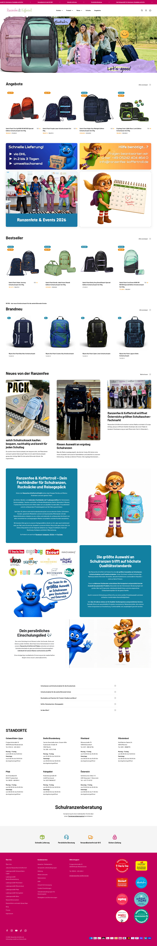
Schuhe (88, 10)
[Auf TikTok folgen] (21, 930)
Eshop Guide (22, 939)
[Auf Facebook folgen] (7, 930)
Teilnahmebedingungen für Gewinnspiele (46, 893)
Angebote (97, 10)
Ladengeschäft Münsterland (15, 886)
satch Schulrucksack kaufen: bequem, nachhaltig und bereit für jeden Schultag (26, 443)
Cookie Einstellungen (44, 888)
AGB (39, 881)
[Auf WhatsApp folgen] (25, 930)
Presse (8, 910)
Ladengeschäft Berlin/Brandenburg (12, 878)
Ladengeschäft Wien (12, 896)
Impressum (9, 913)
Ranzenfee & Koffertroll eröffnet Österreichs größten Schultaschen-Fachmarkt (129, 416)
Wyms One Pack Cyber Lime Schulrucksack (96, 353)
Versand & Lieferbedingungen (47, 868)
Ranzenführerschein (12, 900)
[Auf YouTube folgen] (16, 930)
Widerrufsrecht (43, 874)
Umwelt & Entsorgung (45, 885)
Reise (78, 10)
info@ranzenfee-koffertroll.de (79, 875)
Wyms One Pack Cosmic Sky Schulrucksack (60, 353)
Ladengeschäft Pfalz (12, 889)
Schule (58, 10)
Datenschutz (42, 878)
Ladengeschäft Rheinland (14, 882)
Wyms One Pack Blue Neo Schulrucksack (22, 353)
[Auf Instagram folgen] (11, 930)
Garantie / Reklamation (45, 864)
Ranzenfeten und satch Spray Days (17, 903)
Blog (7, 906)
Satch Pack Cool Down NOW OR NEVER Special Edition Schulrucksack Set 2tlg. (131, 285)
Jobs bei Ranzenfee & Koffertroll (16, 868)
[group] (78, 44)
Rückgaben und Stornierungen (47, 897)
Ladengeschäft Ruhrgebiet (14, 893)
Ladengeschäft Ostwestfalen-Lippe (15, 872)
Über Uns (9, 864)
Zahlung (40, 871)
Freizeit (68, 10)
